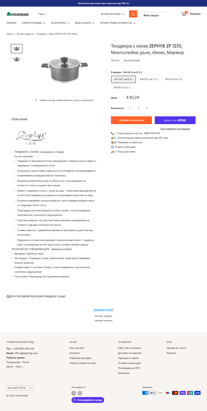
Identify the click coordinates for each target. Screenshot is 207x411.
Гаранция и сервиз (128, 358)
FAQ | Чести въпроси (129, 348)
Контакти (75, 353)
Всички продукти (25, 34)
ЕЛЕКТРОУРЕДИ (32, 22)
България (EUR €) (17, 388)
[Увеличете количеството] (147, 108)
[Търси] (133, 13)
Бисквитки (124, 373)
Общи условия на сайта (83, 363)
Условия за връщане (129, 363)
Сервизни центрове (80, 358)
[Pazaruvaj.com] (103, 311)
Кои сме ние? (77, 348)
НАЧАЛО (11, 22)
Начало (10, 34)
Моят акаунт (151, 15)
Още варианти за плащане (175, 128)
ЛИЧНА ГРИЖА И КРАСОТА (116, 22)
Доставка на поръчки (129, 353)
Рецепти (171, 353)
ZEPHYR (115, 60)
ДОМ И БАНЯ (83, 22)
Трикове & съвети (176, 348)
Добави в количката (131, 120)
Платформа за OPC (129, 368)
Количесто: (117, 108)
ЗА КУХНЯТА (58, 22)
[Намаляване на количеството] (129, 108)
